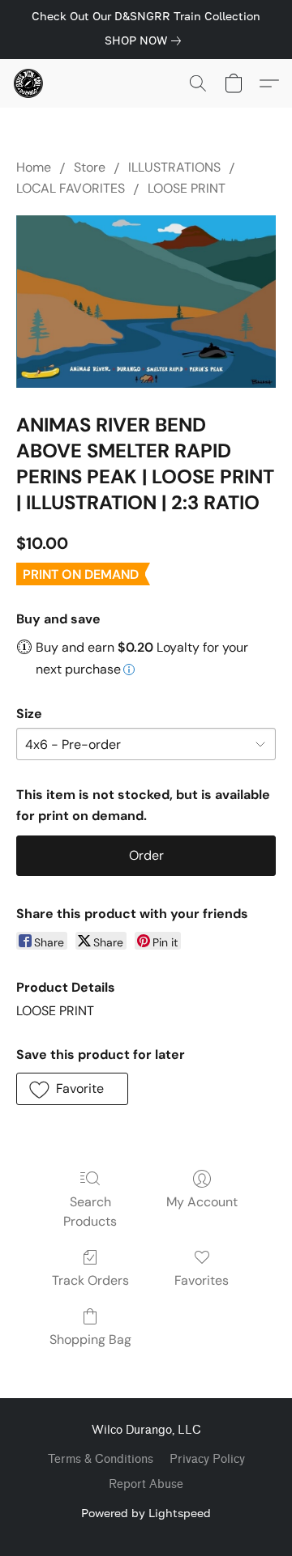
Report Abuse (146, 1484)
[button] (29, 83)
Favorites (201, 1280)
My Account (202, 1201)
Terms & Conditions (100, 1459)
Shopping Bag (90, 1339)
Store (89, 167)
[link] (146, 40)
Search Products (90, 1211)
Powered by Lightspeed (146, 1513)
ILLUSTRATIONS (174, 167)
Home (33, 167)
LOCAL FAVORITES (70, 188)
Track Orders (90, 1280)
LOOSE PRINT (186, 188)
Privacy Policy (207, 1459)
